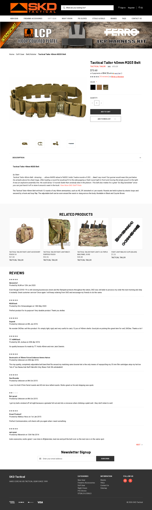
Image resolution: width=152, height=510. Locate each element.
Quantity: (94, 98)
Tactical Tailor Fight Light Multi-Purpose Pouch (56, 253)
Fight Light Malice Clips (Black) (124, 252)
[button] (76, 35)
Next (138, 445)
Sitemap (103, 488)
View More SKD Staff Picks (70, 185)
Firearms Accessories (33, 18)
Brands (114, 18)
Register (131, 8)
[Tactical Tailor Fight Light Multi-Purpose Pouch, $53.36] (59, 233)
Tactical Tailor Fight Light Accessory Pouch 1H (24, 253)
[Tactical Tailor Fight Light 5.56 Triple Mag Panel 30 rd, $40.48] (93, 233)
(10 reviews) (104, 77)
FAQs (124, 18)
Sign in (123, 8)
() (141, 8)
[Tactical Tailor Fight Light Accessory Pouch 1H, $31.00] (25, 233)
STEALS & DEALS (98, 18)
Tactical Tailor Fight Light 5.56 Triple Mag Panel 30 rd (92, 253)
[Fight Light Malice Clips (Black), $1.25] (127, 233)
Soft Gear (52, 18)
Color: (92, 82)
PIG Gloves (82, 18)
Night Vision (67, 18)
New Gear (14, 18)
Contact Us (137, 18)
